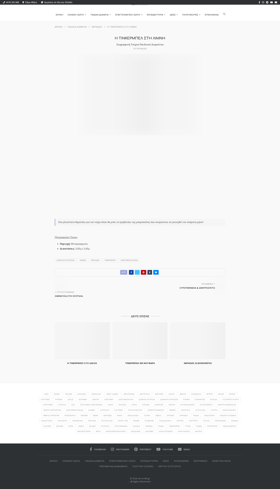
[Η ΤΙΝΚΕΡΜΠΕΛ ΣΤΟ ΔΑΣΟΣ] (82, 340)
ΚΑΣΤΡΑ (172, 404)
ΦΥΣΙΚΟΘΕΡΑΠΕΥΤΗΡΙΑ (116, 431)
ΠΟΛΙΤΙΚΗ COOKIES (142, 466)
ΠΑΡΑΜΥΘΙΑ (77, 420)
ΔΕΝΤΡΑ (95, 399)
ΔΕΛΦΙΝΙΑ (83, 399)
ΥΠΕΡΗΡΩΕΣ (212, 426)
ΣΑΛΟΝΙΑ (47, 426)
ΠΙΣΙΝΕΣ (136, 420)
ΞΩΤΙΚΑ (147, 415)
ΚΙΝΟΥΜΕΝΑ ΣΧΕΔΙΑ (129, 260)
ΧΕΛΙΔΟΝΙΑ (135, 431)
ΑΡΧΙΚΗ (59, 15)
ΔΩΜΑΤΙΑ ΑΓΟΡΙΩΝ (146, 399)
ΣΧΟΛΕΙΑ (136, 426)
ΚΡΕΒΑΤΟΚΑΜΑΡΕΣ (156, 410)
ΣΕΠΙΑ (70, 426)
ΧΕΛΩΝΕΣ (149, 431)
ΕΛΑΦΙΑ (186, 399)
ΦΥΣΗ (98, 431)
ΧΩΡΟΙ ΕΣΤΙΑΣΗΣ (166, 431)
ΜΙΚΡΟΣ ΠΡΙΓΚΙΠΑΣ (51, 415)
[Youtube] (271, 2)
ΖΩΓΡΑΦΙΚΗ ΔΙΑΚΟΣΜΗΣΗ (91, 404)
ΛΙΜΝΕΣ (83, 260)
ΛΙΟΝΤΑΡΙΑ (185, 410)
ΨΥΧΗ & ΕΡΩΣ (184, 431)
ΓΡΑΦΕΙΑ (58, 399)
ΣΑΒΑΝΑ (234, 420)
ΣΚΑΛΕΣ (92, 426)
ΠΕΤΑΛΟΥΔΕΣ (107, 420)
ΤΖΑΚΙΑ (161, 426)
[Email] (276, 2)
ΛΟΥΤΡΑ (214, 410)
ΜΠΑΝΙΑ (84, 415)
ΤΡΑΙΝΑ (199, 426)
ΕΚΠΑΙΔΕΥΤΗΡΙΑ (155, 15)
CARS (46, 394)
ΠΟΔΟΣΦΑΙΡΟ (165, 420)
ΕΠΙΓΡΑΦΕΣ (48, 404)
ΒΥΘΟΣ (232, 394)
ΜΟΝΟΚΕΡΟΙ (70, 415)
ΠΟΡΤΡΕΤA (193, 420)
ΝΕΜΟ (95, 415)
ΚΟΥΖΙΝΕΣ (118, 410)
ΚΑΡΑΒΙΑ (145, 404)
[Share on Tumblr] (149, 272)
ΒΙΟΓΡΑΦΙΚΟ (200, 460)
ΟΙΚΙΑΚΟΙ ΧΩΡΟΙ (76, 15)
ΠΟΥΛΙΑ (206, 420)
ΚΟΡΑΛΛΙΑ (104, 410)
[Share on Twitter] (137, 272)
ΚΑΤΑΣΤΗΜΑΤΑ (206, 404)
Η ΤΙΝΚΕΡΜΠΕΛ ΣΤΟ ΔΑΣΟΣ (82, 363)
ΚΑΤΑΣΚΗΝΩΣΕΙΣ (187, 404)
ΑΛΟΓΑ (171, 394)
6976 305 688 (12, 2)
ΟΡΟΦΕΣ (170, 415)
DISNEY (57, 394)
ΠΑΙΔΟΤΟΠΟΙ (46, 420)
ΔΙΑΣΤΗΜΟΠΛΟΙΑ (125, 399)
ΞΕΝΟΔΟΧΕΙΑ (133, 415)
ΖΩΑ (73, 404)
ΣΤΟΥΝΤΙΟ (105, 426)
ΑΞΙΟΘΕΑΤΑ (196, 394)
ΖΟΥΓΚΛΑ (62, 404)
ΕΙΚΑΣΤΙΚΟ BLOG (221, 460)
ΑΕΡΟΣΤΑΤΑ (145, 394)
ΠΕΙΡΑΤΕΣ (92, 420)
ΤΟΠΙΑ (188, 426)
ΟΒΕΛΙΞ (158, 415)
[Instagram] (263, 2)
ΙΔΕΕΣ (173, 15)
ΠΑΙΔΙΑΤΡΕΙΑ (209, 415)
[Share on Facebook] (131, 272)
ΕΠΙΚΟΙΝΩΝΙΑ (212, 15)
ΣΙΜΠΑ (81, 426)
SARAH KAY (96, 394)
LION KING (81, 394)
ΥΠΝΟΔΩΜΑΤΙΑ (229, 426)
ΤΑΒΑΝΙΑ (149, 426)
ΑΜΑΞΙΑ (183, 394)
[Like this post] (125, 272)
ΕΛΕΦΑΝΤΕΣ (200, 399)
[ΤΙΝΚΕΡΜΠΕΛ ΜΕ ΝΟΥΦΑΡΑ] (140, 340)
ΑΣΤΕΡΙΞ (209, 394)
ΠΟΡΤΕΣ (180, 420)
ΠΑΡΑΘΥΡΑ (62, 420)
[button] (224, 15)
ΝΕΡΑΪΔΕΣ (97, 26)
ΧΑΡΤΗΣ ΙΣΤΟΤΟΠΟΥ (169, 466)
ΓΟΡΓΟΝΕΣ (45, 399)
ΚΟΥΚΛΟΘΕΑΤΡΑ (135, 410)
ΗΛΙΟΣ (110, 404)
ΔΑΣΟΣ (71, 399)
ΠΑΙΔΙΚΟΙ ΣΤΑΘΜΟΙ (228, 415)
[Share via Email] (156, 272)
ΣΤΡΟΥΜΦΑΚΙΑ (121, 426)
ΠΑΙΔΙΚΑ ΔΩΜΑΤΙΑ (99, 15)
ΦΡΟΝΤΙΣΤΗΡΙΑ (84, 431)
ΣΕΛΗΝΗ (59, 426)
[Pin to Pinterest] (143, 272)
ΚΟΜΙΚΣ (91, 410)
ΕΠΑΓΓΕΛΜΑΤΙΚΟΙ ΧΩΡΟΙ (127, 15)
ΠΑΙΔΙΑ (196, 415)
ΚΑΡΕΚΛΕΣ (159, 404)
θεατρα (198, 431)
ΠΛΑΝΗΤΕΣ (149, 420)
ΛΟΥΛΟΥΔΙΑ (200, 410)
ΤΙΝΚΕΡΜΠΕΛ (110, 260)
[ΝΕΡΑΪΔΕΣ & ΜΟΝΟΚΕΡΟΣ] (197, 340)
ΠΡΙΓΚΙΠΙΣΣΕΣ (220, 420)
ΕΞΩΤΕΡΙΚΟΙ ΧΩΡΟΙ (230, 399)
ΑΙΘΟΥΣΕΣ (159, 394)
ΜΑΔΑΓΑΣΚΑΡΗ (229, 410)
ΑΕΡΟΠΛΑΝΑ (129, 394)
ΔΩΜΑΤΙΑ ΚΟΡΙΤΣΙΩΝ (66, 260)
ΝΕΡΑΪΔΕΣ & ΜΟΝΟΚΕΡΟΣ (198, 363)
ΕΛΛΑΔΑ (213, 399)
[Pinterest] (267, 2)
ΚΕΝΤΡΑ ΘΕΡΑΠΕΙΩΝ (52, 410)
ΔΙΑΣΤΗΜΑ (108, 399)
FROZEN (68, 394)
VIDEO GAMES (112, 394)
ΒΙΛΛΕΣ (221, 394)
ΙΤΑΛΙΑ (134, 404)
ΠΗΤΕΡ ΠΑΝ (123, 420)
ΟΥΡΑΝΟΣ (183, 415)
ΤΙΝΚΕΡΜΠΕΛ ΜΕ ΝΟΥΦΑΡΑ (140, 363)
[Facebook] (259, 2)
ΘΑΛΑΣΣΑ (122, 404)
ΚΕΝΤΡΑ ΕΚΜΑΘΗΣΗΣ (227, 404)
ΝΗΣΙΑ (119, 415)
